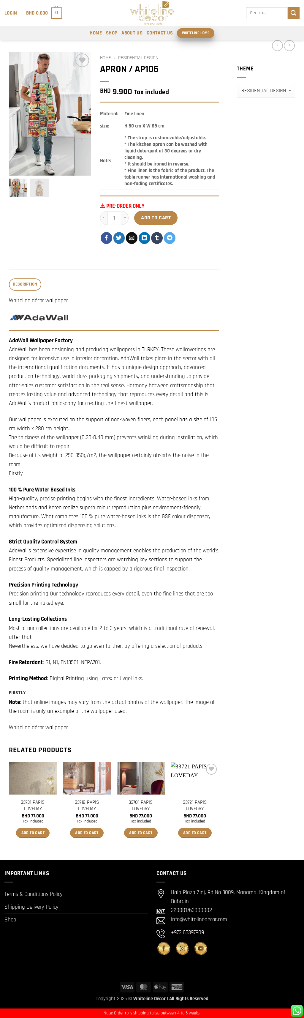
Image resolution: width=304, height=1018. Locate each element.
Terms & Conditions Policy (33, 894)
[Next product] (277, 45)
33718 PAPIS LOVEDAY (87, 805)
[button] (10, 13)
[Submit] (294, 13)
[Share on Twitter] (119, 238)
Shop (111, 33)
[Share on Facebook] (106, 238)
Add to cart (156, 217)
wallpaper (171, 702)
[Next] (218, 806)
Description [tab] (25, 284)
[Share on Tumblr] (157, 238)
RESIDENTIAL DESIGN (138, 58)
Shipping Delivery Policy (31, 907)
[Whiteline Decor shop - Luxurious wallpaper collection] (152, 13)
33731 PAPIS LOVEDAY (33, 805)
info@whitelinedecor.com (199, 919)
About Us (131, 33)
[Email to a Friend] (131, 238)
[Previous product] (289, 45)
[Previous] (9, 806)
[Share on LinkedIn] (144, 238)
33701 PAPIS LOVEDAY (141, 805)
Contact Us (160, 33)
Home (96, 33)
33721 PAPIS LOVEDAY (195, 805)
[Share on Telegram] (169, 238)
